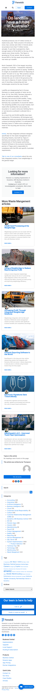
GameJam (18, 571)
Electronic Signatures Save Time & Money (15, 396)
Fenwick (14, 571)
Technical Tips (12, 546)
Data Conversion (24, 566)
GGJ (25, 571)
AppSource (7, 562)
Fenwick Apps (11, 523)
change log (12, 566)
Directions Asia (12, 569)
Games (22, 571)
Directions (6, 569)
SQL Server (11, 539)
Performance (7, 576)
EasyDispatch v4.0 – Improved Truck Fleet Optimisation (17, 434)
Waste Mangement (24, 29)
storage (23, 576)
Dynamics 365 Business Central (17, 519)
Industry (9, 525)
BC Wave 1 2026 (25, 562)
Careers (7, 566)
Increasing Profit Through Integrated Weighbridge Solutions (15, 312)
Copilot (17, 566)
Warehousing (11, 550)
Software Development (16, 576)
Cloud (9, 508)
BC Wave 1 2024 (15, 562)
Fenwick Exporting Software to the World (17, 353)
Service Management (14, 537)
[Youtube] (21, 481)
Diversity (24, 569)
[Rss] (13, 481)
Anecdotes (10, 502)
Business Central (9, 564)
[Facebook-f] (16, 481)
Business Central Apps (22, 564)
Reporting (10, 535)
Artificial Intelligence (14, 504)
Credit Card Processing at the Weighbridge (16, 227)
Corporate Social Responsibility (17, 510)
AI (4, 562)
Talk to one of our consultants (12, 156)
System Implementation (15, 542)
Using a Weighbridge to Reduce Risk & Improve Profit (17, 269)
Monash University (26, 574)
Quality (9, 533)
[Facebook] (14, 635)
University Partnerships (17, 578)
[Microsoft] (11, 635)
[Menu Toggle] (6, 7)
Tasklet (6, 578)
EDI (8, 521)
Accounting (11, 500)
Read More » (8, 243)
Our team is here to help (18, 600)
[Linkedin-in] (18, 481)
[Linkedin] (6, 635)
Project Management (14, 531)
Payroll (9, 529)
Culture (9, 512)
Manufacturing (12, 527)
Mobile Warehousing (14, 574)
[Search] (31, 492)
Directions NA (19, 569)
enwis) (4, 134)
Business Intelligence (14, 506)
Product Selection (16, 544)
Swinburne (29, 576)
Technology (11, 548)
